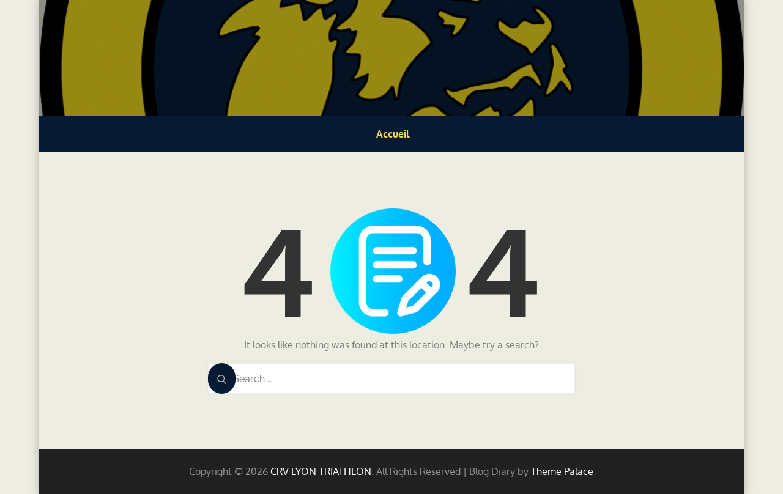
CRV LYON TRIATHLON (320, 471)
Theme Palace (562, 471)
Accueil (392, 134)
